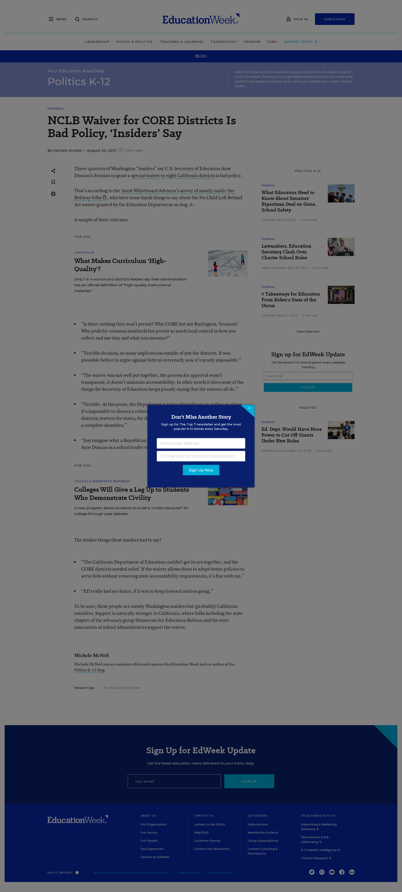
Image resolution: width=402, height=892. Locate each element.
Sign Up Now (201, 470)
